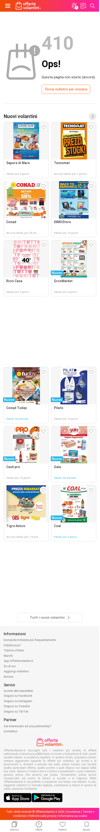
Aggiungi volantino (16, 671)
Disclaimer (73, 811)
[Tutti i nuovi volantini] (92, 116)
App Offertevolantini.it (18, 661)
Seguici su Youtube (17, 706)
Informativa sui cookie (73, 816)
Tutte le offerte (14, 650)
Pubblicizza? (12, 645)
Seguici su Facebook (18, 695)
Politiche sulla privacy (43, 816)
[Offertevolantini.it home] (28, 5)
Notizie (8, 676)
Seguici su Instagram (18, 701)
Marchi (8, 655)
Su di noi (10, 666)
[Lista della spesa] (83, 6)
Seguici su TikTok (16, 711)
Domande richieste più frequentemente (30, 640)
